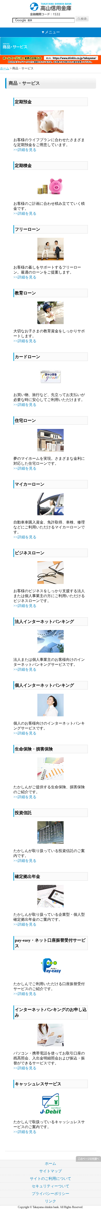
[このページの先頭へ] (88, 1160)
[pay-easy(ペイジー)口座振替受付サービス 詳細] (50, 976)
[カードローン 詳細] (50, 386)
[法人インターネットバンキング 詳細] (50, 651)
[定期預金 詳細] (50, 132)
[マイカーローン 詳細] (50, 514)
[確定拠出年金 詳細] (50, 906)
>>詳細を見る (24, 150)
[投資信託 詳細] (50, 842)
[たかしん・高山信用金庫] (50, 15)
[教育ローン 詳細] (50, 323)
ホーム (4, 68)
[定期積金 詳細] (50, 195)
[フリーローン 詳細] (50, 259)
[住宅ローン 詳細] (50, 450)
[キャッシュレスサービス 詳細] (50, 1114)
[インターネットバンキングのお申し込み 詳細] (50, 1045)
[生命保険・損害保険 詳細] (50, 779)
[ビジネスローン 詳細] (50, 583)
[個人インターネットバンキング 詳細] (50, 715)
